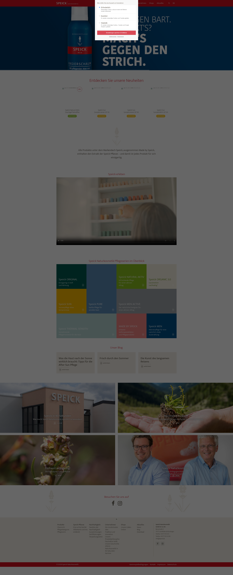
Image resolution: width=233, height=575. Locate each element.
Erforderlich (114, 9)
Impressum (120, 36)
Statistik (115, 24)
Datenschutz (112, 36)
